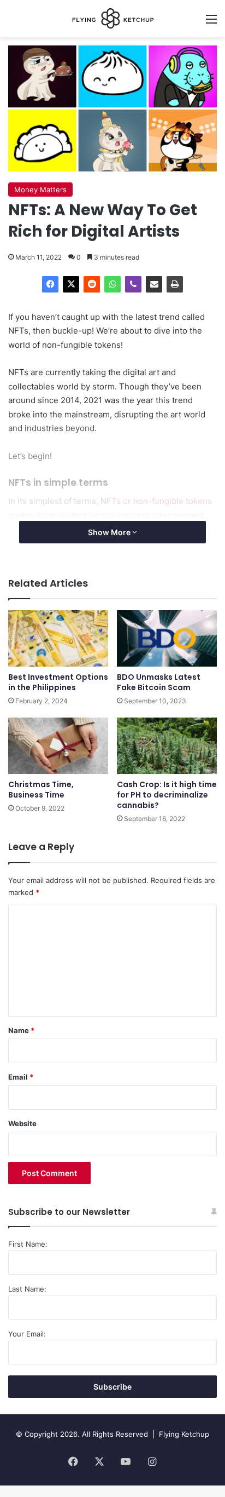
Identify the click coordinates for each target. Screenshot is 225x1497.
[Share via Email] (154, 284)
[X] (71, 284)
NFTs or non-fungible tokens (156, 501)
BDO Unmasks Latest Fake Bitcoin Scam (158, 682)
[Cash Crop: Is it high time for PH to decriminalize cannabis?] (167, 746)
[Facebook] (50, 284)
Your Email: (27, 1333)
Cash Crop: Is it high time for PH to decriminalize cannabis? (167, 795)
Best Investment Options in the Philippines (58, 682)
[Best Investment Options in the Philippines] (58, 638)
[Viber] (133, 284)
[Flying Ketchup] (112, 19)
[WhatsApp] (112, 284)
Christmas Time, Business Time (41, 789)
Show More (110, 532)
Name (21, 1030)
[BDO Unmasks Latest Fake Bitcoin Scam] (167, 638)
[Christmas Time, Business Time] (58, 746)
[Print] (175, 284)
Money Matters (40, 189)
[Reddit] (92, 284)
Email (20, 1076)
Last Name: (27, 1288)
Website (22, 1123)
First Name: (28, 1244)
